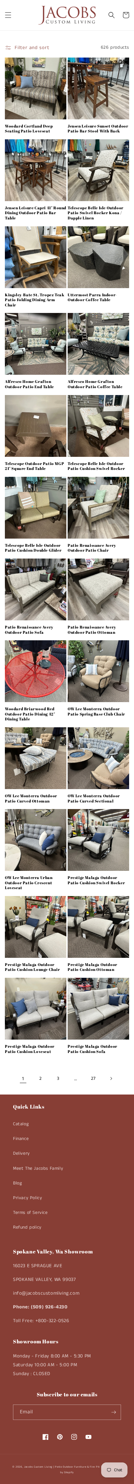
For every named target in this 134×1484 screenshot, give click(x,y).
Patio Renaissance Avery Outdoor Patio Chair (92, 548)
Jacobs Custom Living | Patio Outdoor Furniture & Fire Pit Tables (66, 1467)
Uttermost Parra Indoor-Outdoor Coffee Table (92, 297)
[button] (8, 15)
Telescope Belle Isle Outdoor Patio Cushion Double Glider (33, 548)
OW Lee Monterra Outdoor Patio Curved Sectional (94, 798)
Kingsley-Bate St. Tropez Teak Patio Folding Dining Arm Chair (34, 299)
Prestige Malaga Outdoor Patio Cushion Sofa (92, 1049)
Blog (17, 1183)
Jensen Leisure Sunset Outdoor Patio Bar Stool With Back (98, 129)
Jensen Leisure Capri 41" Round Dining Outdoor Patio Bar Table (35, 212)
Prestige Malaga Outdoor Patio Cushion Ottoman (92, 967)
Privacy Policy (27, 1198)
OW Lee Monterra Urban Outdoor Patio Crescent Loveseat (29, 882)
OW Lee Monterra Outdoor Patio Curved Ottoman (31, 798)
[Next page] (111, 1078)
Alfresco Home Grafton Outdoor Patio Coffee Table (95, 384)
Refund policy (27, 1227)
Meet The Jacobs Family (38, 1168)
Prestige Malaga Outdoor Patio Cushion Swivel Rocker (96, 880)
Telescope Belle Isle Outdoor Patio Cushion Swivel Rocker (96, 466)
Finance (21, 1138)
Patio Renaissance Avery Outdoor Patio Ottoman (92, 630)
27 (93, 1078)
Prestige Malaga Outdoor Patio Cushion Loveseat (30, 1049)
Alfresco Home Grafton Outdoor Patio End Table (29, 384)
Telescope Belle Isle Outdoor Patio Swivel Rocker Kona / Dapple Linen (96, 212)
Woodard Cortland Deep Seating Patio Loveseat (29, 129)
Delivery (21, 1153)
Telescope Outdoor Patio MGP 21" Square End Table (34, 466)
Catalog (21, 1124)
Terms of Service (30, 1212)
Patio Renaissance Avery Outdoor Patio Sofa (29, 630)
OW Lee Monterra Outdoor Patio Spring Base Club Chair (96, 711)
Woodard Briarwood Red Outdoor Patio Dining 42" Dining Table (30, 713)
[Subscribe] (113, 1412)
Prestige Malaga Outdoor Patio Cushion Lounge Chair (32, 967)
